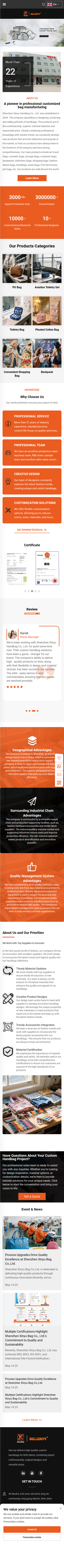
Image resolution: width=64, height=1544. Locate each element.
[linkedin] (23, 1473)
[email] (59, 774)
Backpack (47, 372)
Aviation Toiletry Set (47, 287)
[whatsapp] (59, 766)
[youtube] (32, 1473)
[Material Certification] (8, 1051)
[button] (25, 591)
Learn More (32, 178)
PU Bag (17, 287)
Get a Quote (32, 1196)
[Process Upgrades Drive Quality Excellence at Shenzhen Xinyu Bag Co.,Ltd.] (32, 1232)
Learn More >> (32, 1420)
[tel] (59, 758)
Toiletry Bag (17, 329)
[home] (32, 13)
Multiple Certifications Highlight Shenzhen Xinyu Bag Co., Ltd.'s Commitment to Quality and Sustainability (31, 1398)
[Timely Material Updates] (8, 970)
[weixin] (59, 782)
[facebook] (41, 1473)
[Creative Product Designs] (8, 998)
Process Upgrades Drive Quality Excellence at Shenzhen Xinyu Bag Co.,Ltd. (28, 1259)
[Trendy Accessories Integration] (8, 1026)
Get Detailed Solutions (30, 529)
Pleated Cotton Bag (47, 329)
